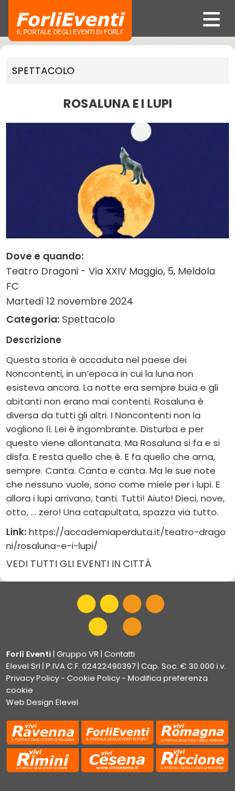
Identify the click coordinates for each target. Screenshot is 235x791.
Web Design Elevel (42, 702)
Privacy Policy (32, 678)
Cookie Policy (93, 678)
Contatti (119, 654)
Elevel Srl (23, 666)
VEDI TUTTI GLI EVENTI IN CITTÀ (78, 564)
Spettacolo (43, 71)
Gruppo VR (78, 654)
